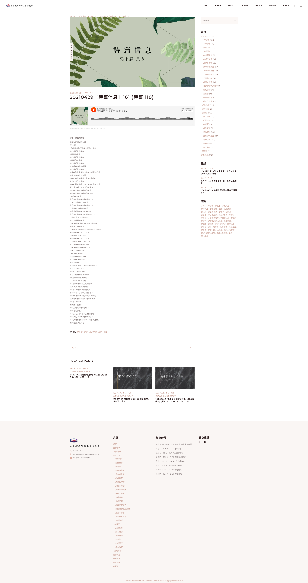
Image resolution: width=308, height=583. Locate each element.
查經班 (93, 16)
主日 (202, 206)
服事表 (203, 224)
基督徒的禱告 (208, 70)
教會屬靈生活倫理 (210, 86)
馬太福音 (206, 147)
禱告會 (215, 227)
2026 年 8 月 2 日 (76, 369)
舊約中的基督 (208, 136)
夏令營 (203, 218)
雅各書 (206, 143)
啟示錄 (231, 215)
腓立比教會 (207, 101)
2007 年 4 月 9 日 (206, 187)
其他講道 (206, 51)
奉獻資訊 (116, 558)
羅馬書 (206, 93)
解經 (100, 332)
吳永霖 (79, 332)
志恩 (86, 369)
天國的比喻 (207, 78)
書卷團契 (205, 109)
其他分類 (80, 372)
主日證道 (73, 372)
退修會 (204, 151)
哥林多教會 (207, 63)
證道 (213, 233)
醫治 (230, 233)
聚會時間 (116, 562)
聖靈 (209, 230)
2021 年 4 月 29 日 (71, 52)
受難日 (221, 212)
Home (72, 16)
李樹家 (210, 224)
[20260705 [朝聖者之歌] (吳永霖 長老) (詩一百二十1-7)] (132, 378)
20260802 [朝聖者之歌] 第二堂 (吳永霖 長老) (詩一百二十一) (88, 376)
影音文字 (82, 16)
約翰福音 (206, 132)
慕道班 (203, 221)
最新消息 (204, 155)
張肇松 (233, 218)
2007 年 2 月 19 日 (207, 168)
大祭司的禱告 (208, 74)
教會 (220, 221)
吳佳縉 (228, 212)
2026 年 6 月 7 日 (161, 393)
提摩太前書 (207, 82)
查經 (86, 332)
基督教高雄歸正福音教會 (76, 128)
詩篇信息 (78, 93)
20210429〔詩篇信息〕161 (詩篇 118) (94, 128)
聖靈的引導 (207, 97)
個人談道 (206, 116)
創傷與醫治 (207, 55)
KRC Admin (89, 93)
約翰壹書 (206, 90)
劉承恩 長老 (212, 212)
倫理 (220, 209)
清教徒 (203, 227)
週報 (218, 233)
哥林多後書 (207, 59)
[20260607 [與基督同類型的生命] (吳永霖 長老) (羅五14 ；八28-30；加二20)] (175, 378)
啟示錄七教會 (208, 67)
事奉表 (217, 206)
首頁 (114, 444)
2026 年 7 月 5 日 (119, 393)
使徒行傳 (206, 47)
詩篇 (105, 332)
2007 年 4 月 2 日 (206, 178)
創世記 (206, 124)
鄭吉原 (224, 233)
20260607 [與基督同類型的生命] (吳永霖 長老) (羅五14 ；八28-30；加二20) (174, 400)
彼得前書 (206, 128)
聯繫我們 (116, 566)
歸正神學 (92, 332)
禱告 (209, 227)
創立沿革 (117, 451)
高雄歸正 (116, 448)
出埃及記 (206, 120)
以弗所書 (206, 43)
